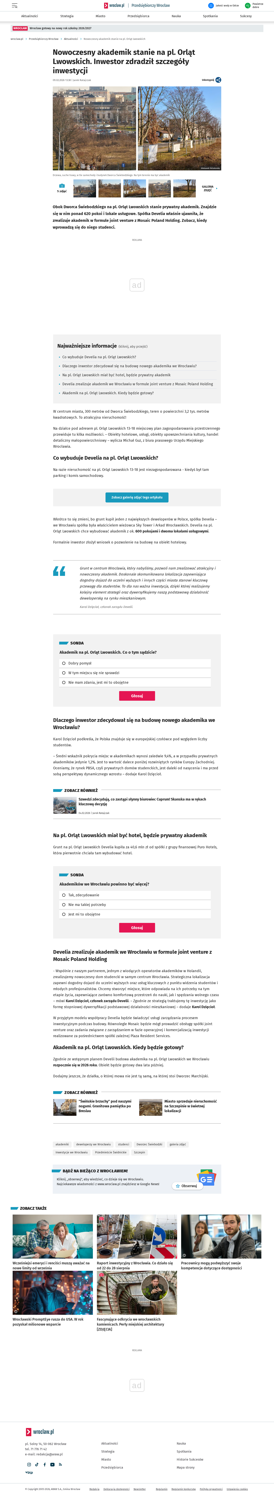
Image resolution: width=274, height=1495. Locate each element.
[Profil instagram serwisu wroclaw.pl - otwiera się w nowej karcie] (28, 1464)
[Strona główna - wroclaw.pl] (114, 6)
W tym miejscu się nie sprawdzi (93, 673)
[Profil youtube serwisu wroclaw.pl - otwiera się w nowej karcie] (52, 1464)
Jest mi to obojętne (84, 914)
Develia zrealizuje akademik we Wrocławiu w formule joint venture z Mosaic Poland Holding (137, 384)
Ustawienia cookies (237, 1489)
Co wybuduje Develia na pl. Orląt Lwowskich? (99, 357)
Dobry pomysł (79, 663)
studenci (123, 1144)
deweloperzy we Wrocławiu (93, 1144)
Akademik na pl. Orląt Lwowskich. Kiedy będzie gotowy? (108, 393)
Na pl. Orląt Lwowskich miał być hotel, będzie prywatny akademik (116, 375)
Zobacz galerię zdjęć (137, 497)
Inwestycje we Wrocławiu (72, 1152)
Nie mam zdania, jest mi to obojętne (98, 682)
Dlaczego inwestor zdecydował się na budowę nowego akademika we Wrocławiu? (129, 366)
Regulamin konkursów (184, 1489)
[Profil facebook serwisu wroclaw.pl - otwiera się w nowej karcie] (44, 1464)
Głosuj (137, 695)
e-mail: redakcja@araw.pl (44, 1454)
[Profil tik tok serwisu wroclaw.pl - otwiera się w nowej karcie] (36, 1464)
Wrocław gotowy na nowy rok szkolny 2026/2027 (60, 28)
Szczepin (139, 1152)
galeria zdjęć (178, 1144)
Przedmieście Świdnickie (111, 1152)
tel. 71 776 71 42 (36, 1449)
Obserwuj (192, 1186)
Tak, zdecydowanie (83, 895)
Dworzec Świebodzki (149, 1144)
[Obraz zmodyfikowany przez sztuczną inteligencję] (184, 1255)
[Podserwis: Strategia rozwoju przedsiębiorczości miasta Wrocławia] (149, 5)
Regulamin (161, 1489)
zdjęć (62, 191)
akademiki (62, 1144)
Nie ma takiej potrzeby (87, 905)
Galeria (207, 188)
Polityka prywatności (211, 1489)
